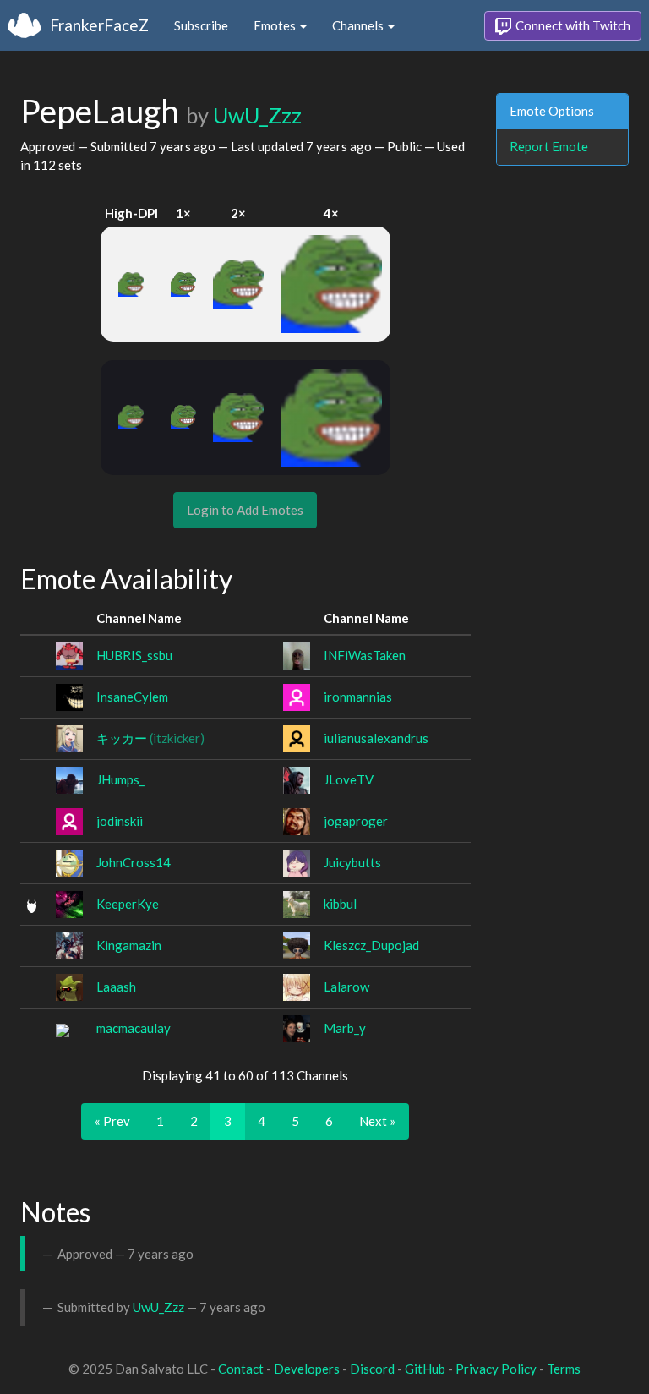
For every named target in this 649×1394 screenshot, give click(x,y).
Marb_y (345, 1028)
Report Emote (549, 146)
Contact (241, 1368)
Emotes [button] (276, 25)
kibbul (340, 903)
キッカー (150, 738)
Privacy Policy (496, 1368)
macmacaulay (133, 1028)
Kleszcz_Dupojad (371, 945)
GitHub (425, 1368)
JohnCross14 (133, 862)
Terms (564, 1368)
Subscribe (201, 25)
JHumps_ (120, 779)
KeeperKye (127, 903)
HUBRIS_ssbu (134, 655)
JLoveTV (349, 779)
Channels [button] (359, 25)
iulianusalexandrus (376, 738)
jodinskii (119, 820)
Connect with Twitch (571, 25)
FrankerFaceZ (99, 25)
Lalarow (346, 986)
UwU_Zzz (257, 115)
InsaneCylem (132, 696)
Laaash (116, 986)
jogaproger (356, 820)
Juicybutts (352, 862)
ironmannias (358, 696)
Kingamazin (128, 945)
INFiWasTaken (365, 655)
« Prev (112, 1121)
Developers (307, 1368)
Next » (377, 1121)
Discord (372, 1368)
